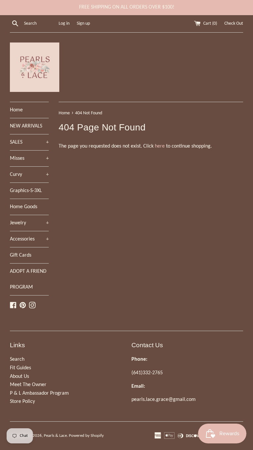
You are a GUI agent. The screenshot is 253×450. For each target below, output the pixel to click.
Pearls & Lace (55, 436)
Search (17, 359)
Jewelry (29, 223)
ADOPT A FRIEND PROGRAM (28, 279)
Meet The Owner (28, 384)
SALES (29, 142)
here (160, 146)
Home (16, 110)
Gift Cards (20, 255)
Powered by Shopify (86, 436)
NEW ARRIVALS (26, 126)
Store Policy (22, 401)
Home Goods (23, 207)
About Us (19, 376)
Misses (29, 158)
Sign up (83, 23)
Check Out (233, 23)
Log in (64, 23)
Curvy (29, 174)
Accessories (29, 239)
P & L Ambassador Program (39, 393)
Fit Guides (20, 368)
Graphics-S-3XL (26, 190)
